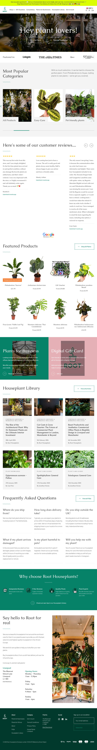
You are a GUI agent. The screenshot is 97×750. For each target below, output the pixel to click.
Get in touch (70, 9)
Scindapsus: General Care (79, 475)
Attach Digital (42, 742)
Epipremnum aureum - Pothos (16, 476)
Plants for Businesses (43, 9)
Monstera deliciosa (60, 325)
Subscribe (79, 727)
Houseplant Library (58, 9)
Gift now (59, 374)
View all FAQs (86, 498)
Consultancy (30, 9)
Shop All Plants (86, 246)
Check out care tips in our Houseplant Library (51, 603)
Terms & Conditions (33, 722)
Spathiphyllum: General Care (47, 476)
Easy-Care (8, 120)
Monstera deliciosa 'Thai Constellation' (37, 326)
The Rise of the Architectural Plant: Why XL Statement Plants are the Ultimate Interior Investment (17, 429)
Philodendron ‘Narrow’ (13, 285)
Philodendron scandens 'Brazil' (83, 286)
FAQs (13, 729)
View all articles (86, 389)
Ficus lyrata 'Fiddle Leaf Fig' (13, 325)
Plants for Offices (17, 722)
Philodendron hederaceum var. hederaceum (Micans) (83, 326)
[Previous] (1, 107)
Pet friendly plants (43, 120)
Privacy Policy (31, 726)
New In (69, 120)
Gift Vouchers (20, 9)
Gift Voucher (60, 285)
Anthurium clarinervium (37, 285)
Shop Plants (37, 40)
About (13, 726)
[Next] (95, 107)
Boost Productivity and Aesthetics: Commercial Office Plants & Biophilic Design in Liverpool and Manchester (79, 429)
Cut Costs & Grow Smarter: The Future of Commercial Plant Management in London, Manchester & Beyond (48, 429)
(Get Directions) (7, 681)
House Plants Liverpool (31, 730)
